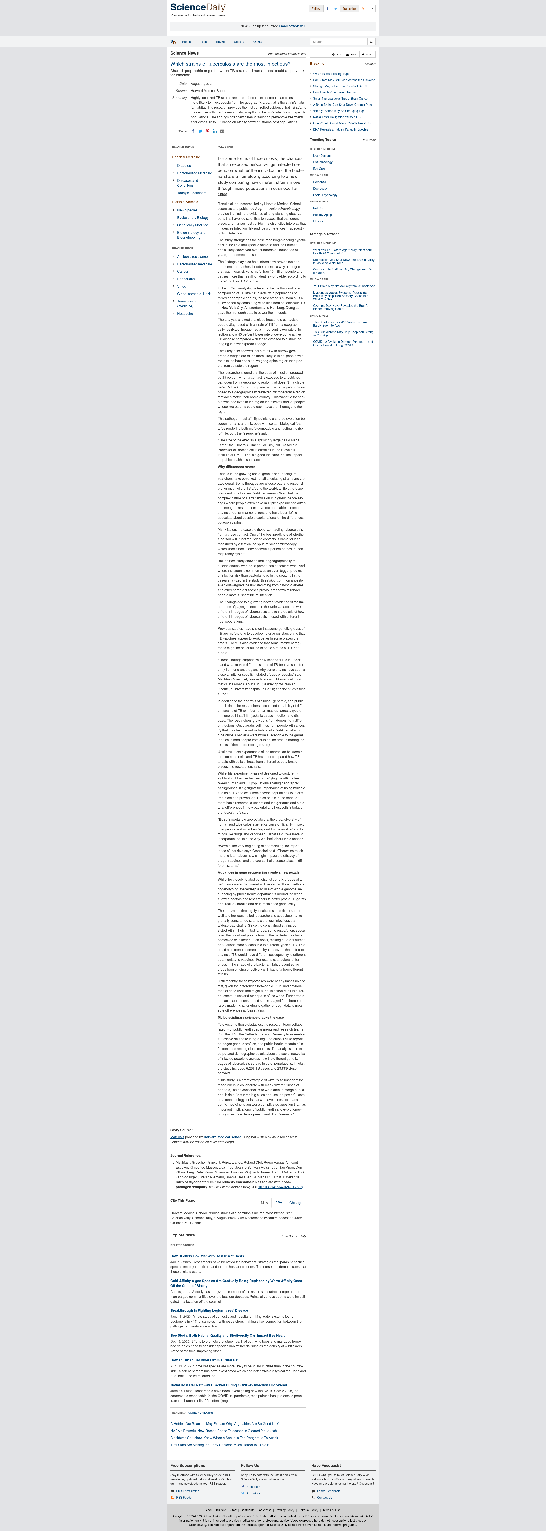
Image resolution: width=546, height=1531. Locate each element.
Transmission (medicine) (187, 303)
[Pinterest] (207, 131)
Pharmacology (323, 162)
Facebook (253, 1486)
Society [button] (239, 41)
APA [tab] (278, 1202)
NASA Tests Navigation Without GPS (337, 117)
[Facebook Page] (327, 8)
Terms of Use (331, 1510)
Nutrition (318, 208)
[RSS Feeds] (363, 8)
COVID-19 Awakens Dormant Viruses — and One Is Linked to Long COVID (343, 343)
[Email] (222, 131)
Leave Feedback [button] (328, 1491)
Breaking (317, 63)
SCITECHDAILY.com (200, 1413)
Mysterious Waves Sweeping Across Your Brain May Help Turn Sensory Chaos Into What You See (341, 295)
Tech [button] (204, 41)
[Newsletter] (371, 8)
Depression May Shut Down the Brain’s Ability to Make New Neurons (344, 261)
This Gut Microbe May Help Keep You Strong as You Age (343, 333)
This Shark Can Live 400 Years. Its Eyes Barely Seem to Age (340, 323)
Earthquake (186, 278)
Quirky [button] (258, 41)
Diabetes (184, 165)
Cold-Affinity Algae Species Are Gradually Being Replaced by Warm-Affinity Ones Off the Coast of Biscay (236, 1283)
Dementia (319, 182)
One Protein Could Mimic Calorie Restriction (342, 123)
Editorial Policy (308, 1510)
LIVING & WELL (319, 201)
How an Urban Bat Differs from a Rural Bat (204, 1360)
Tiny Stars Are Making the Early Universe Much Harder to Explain (219, 1444)
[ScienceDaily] (198, 7)
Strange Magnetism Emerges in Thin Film (341, 86)
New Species (187, 210)
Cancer (182, 271)
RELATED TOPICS (183, 147)
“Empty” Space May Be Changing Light (339, 111)
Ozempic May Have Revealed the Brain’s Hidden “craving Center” (340, 307)
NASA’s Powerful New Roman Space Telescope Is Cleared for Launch (223, 1430)
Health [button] (187, 41)
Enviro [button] (221, 41)
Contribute (248, 1510)
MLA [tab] (264, 1202)
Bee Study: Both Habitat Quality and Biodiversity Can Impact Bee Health (228, 1335)
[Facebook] (193, 131)
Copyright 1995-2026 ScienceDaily (196, 1516)
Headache (185, 313)
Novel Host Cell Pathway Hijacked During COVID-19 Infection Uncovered (228, 1385)
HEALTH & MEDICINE (323, 149)
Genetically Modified (192, 224)
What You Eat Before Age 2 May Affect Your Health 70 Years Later (342, 251)
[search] (371, 41)
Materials (177, 1136)
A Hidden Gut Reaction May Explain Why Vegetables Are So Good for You (226, 1423)
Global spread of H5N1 (194, 293)
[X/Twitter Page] (336, 8)
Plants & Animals (185, 201)
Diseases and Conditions (187, 183)
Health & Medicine (186, 156)
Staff (233, 1510)
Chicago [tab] (295, 1202)
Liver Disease (322, 155)
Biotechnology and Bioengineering (191, 235)
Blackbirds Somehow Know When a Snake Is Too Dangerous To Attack (224, 1437)
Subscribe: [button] (349, 8)
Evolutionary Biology (193, 217)
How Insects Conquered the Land (335, 92)
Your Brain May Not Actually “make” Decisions (344, 286)
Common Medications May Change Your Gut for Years (343, 271)
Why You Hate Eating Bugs (331, 73)
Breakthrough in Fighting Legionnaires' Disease (209, 1310)
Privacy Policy (285, 1510)
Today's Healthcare (191, 192)
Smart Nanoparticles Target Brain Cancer (341, 98)
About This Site (216, 1510)
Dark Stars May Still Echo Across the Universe (344, 80)
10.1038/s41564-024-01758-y (280, 1186)
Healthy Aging (322, 214)
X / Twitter (253, 1493)
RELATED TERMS (183, 247)
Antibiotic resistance (192, 256)
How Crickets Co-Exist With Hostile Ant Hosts (207, 1255)
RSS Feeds (184, 1497)
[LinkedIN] (215, 131)
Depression (320, 188)
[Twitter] (200, 131)
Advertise (265, 1510)
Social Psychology (325, 195)
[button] (337, 54)
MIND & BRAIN (319, 175)
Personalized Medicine (194, 172)
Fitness (318, 221)
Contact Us (324, 1497)
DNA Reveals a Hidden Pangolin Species (340, 129)
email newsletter (292, 25)
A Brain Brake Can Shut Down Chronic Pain (342, 104)
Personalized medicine (194, 264)
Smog (181, 286)
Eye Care (319, 168)
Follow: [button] (316, 8)
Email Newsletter (187, 1491)
